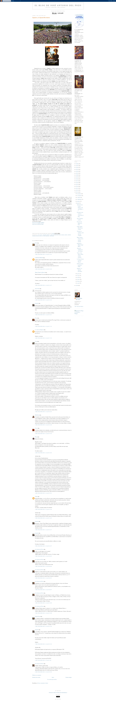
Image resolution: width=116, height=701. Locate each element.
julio (78, 203)
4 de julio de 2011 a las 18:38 (43, 424)
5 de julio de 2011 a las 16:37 (43, 546)
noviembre (79, 195)
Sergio (36, 496)
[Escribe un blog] (56, 233)
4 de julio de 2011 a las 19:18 (43, 433)
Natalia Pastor (37, 616)
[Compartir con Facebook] (58, 233)
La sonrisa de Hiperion (39, 329)
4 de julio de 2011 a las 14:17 (43, 285)
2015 (77, 184)
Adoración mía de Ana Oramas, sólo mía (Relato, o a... (80, 207)
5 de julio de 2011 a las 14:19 (43, 509)
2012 (77, 190)
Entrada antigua (69, 677)
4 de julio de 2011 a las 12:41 (43, 254)
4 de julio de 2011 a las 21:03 (43, 452)
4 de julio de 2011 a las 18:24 (43, 411)
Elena (36, 318)
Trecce (36, 428)
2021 (77, 173)
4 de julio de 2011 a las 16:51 (43, 314)
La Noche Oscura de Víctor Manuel (80, 260)
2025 (77, 165)
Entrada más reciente (36, 677)
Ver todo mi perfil (79, 306)
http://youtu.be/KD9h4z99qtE (38, 224)
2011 (77, 192)
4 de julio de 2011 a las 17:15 (43, 326)
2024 (77, 167)
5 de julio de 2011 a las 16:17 (43, 529)
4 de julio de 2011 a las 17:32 (43, 338)
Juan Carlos (37, 288)
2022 (77, 171)
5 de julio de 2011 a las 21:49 (43, 626)
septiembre (79, 199)
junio (78, 273)
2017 (77, 180)
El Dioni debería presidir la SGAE (80, 265)
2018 (77, 178)
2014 (77, 186)
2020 (77, 175)
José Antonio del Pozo (39, 549)
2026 (77, 163)
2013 (77, 188)
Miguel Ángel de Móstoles (40, 272)
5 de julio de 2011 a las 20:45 (43, 556)
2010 (77, 285)
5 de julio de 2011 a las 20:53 (43, 578)
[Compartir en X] (57, 233)
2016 (77, 182)
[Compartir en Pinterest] (59, 233)
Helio (36, 243)
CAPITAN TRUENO (39, 257)
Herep (36, 436)
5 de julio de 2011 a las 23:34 (43, 644)
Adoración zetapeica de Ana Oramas (80, 250)
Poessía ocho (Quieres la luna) (79, 223)
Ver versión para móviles (52, 679)
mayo (78, 275)
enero (78, 283)
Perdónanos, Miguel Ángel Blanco (80, 245)
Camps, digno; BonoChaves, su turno (80, 228)
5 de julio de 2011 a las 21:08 (43, 613)
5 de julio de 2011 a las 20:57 (43, 589)
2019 (77, 177)
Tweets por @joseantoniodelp (58, 692)
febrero (78, 281)
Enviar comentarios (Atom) (43, 683)
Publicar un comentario (36, 675)
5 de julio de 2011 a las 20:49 (43, 566)
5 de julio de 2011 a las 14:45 (43, 518)
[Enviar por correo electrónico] (54, 233)
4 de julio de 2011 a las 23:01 (43, 493)
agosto (78, 201)
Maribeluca (37, 415)
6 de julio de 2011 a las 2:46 (43, 660)
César (36, 341)
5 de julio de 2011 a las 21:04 (43, 603)
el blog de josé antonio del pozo (58, 5)
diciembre (79, 193)
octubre (78, 197)
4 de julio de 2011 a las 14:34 (43, 300)
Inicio (53, 677)
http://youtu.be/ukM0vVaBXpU (38, 222)
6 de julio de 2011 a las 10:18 (43, 672)
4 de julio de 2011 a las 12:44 (43, 269)
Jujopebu (36, 303)
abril (78, 277)
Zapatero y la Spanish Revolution (41, 17)
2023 (77, 169)
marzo (78, 279)
